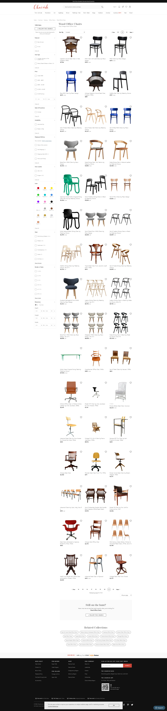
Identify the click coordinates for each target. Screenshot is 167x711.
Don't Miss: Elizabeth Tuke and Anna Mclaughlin (83, 1)
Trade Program (55, 667)
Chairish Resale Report (90, 680)
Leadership (87, 667)
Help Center (38, 664)
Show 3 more (38, 298)
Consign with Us (55, 674)
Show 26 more (38, 263)
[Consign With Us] (123, 7)
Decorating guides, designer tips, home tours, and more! (114, 673)
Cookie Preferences (53, 706)
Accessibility (38, 680)
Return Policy (38, 670)
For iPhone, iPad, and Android (108, 680)
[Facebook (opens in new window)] (124, 704)
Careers (86, 670)
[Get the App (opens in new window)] (105, 687)
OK (114, 705)
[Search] (102, 6)
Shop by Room (71, 677)
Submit (127, 665)
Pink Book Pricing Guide (40, 677)
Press (86, 674)
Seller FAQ (54, 677)
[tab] (45, 42)
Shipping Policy (38, 674)
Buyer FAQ (54, 664)
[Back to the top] (163, 702)
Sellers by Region (72, 674)
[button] (126, 7)
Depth (36, 308)
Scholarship (87, 677)
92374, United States (46, 140)
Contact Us (38, 667)
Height (37, 315)
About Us (87, 664)
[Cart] (130, 7)
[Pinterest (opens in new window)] (128, 704)
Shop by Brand (71, 667)
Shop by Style (71, 664)
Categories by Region (73, 670)
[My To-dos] (119, 7)
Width (36, 322)
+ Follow (45, 28)
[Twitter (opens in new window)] (132, 704)
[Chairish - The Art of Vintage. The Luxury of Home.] (41, 7)
